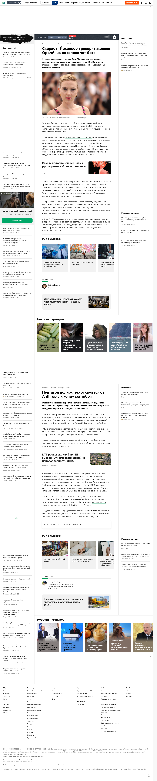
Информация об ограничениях (14, 769)
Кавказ (29, 729)
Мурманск (30, 735)
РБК (43, 173)
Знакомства (105, 720)
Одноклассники (57, 693)
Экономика (6, 168)
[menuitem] (31, 3)
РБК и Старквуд (8, 560)
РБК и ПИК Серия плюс (10, 449)
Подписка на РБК (82, 693)
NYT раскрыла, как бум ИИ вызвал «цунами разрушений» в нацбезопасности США (63, 457)
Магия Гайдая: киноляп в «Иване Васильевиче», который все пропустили (135, 404)
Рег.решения (105, 717)
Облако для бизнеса (107, 707)
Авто (4, 627)
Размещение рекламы (108, 699)
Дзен (53, 699)
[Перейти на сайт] (17, 39)
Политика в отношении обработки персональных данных (96, 769)
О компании (105, 691)
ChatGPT (89, 125)
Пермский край (32, 716)
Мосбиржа (22, 760)
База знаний (7, 710)
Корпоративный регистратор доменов (111, 711)
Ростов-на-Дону (32, 718)
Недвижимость (126, 59)
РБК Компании (7, 407)
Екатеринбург (32, 693)
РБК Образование (8, 713)
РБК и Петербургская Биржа (12, 77)
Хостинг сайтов (106, 715)
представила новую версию (79, 137)
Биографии (6, 707)
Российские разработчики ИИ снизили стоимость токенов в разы (135, 66)
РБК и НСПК (7, 255)
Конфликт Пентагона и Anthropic (57, 473)
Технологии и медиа (9, 67)
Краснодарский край (34, 710)
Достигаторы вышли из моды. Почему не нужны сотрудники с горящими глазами (134, 415)
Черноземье (31, 727)
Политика (6, 56)
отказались (67, 221)
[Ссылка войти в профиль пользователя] (149, 2)
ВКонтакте (55, 691)
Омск (29, 699)
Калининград (31, 707)
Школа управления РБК (108, 731)
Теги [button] (51, 279)
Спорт (5, 377)
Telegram (55, 696)
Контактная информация (109, 693)
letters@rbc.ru (21, 754)
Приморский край (33, 738)
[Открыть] (17, 3)
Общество (6, 189)
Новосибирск (31, 696)
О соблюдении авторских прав (38, 769)
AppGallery (129, 696)
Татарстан (30, 721)
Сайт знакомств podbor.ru (109, 723)
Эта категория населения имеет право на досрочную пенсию (135, 393)
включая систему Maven (95, 487)
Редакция (104, 696)
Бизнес (5, 459)
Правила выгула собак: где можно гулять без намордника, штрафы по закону (134, 55)
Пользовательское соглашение (63, 769)
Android (128, 693)
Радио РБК (12, 3)
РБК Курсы (104, 728)
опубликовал (48, 131)
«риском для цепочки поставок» (67, 484)
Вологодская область (34, 704)
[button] (141, 2)
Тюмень (29, 724)
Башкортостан (32, 702)
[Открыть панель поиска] (145, 2)
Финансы (6, 287)
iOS (127, 691)
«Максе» (77, 524)
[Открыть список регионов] (141, 2)
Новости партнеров (50, 319)
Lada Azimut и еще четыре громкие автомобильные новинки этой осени (134, 44)
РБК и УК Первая (8, 428)
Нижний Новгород (33, 713)
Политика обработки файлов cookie (133, 769)
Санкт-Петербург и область (36, 691)
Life (122, 397)
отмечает (99, 148)
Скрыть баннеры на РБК (84, 691)
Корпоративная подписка (85, 696)
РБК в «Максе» (51, 238)
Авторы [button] (45, 279)
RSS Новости (81, 704)
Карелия (30, 732)
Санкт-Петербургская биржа (36, 760)
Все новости (9, 48)
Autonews (124, 47)
